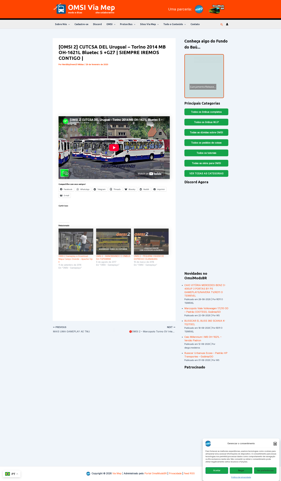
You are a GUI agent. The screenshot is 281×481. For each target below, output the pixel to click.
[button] (275, 443)
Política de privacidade (241, 477)
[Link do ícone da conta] (227, 24)
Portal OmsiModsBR (155, 473)
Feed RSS (189, 473)
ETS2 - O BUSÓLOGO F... (202, 87)
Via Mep (116, 473)
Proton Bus (126, 24)
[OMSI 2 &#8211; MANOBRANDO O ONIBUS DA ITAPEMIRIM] (113, 242)
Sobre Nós (61, 24)
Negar (241, 470)
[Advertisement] (114, 91)
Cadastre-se (81, 24)
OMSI (109, 24)
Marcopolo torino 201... (208, 60)
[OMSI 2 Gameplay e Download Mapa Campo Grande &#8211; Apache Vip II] (76, 242)
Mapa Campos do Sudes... (203, 83)
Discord (97, 24)
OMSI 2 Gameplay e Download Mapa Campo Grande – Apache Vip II (76, 259)
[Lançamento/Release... (203, 79)
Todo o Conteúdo (173, 24)
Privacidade (175, 473)
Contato (195, 24)
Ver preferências (265, 470)
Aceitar (216, 470)
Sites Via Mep (148, 24)
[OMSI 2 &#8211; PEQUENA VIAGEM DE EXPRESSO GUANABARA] (151, 242)
